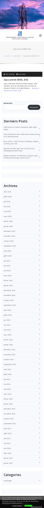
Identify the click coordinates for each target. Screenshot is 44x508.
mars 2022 (8, 453)
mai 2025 (7, 266)
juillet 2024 (8, 315)
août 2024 (7, 310)
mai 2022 (7, 443)
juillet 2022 (8, 433)
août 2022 (7, 428)
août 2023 (7, 369)
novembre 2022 (9, 414)
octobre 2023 (9, 359)
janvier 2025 (8, 285)
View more (26, 503)
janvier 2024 (8, 345)
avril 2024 (7, 330)
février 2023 (8, 399)
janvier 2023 (8, 404)
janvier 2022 (8, 463)
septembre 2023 (10, 364)
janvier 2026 (8, 226)
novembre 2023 (9, 355)
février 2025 (8, 280)
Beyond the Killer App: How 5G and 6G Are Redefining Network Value (19, 149)
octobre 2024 (9, 300)
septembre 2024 (10, 305)
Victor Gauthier (10, 74)
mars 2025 (8, 276)
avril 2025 (7, 271)
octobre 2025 (9, 241)
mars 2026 (8, 216)
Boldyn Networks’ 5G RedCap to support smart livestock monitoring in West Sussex (21, 157)
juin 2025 (7, 261)
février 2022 (8, 458)
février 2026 (8, 221)
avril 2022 (7, 448)
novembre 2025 (9, 236)
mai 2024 (7, 325)
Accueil (7, 56)
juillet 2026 (8, 197)
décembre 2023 (9, 350)
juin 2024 (7, 320)
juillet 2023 (8, 374)
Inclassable (16, 56)
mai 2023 (7, 384)
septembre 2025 (10, 246)
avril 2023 (7, 389)
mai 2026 (7, 206)
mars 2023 (8, 394)
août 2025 (7, 251)
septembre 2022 (10, 424)
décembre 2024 (9, 290)
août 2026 (7, 192)
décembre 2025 (9, 231)
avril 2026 (7, 211)
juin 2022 (7, 438)
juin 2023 (7, 379)
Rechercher (8, 103)
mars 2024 (8, 335)
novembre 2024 (9, 295)
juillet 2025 (8, 256)
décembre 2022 (9, 409)
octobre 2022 (9, 419)
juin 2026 (7, 201)
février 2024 (8, 340)
